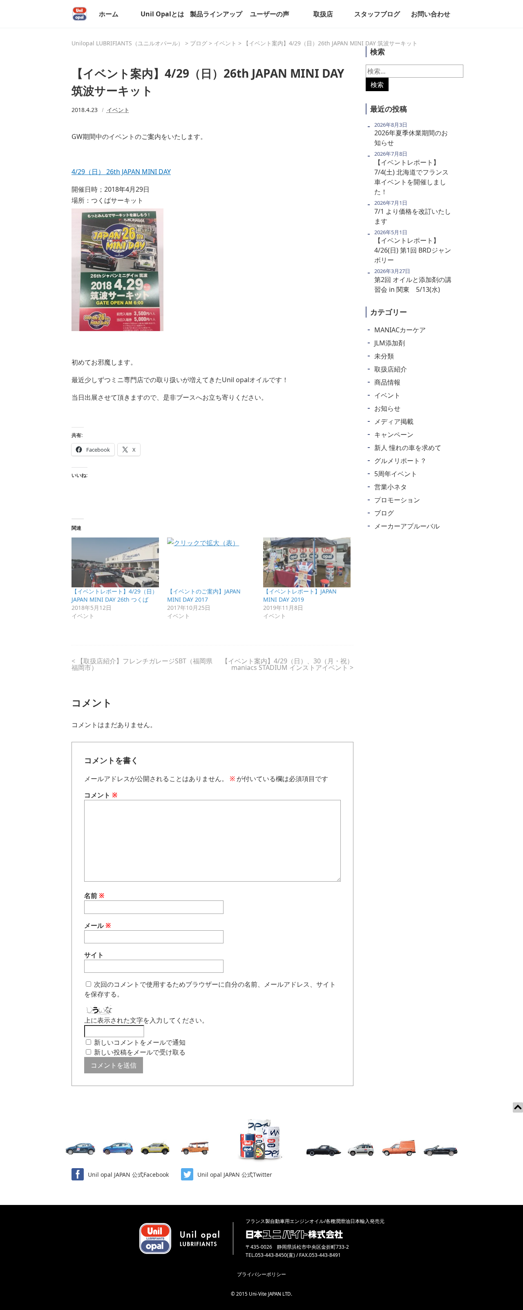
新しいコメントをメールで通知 (140, 1042)
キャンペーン (393, 434)
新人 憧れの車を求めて (407, 447)
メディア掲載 (393, 421)
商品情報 (387, 382)
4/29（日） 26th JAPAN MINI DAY (121, 171)
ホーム (108, 13)
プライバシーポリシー (261, 1274)
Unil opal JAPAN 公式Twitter (234, 1174)
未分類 (384, 356)
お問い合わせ (430, 13)
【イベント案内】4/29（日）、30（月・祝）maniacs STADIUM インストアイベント (287, 664)
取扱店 (323, 13)
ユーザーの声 (269, 13)
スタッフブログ (377, 13)
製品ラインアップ (216, 13)
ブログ (384, 512)
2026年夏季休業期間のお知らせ (411, 137)
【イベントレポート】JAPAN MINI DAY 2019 (300, 595)
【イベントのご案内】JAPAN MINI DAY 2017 (204, 595)
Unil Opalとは (162, 13)
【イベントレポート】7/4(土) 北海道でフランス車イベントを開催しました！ (411, 177)
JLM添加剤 (389, 342)
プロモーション (397, 499)
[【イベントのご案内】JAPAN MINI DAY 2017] (211, 562)
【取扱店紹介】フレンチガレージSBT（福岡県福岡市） (142, 664)
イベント (118, 110)
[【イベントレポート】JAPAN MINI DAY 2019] (307, 562)
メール (97, 925)
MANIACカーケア (400, 329)
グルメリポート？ (400, 460)
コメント (101, 794)
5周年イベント (395, 473)
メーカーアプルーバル (407, 526)
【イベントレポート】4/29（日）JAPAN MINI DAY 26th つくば (115, 595)
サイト (94, 954)
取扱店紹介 (390, 369)
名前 (94, 895)
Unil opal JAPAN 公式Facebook (128, 1174)
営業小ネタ (390, 486)
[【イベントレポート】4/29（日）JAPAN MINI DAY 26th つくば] (115, 562)
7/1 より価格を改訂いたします (412, 216)
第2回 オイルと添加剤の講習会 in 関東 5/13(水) (412, 284)
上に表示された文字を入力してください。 (146, 1020)
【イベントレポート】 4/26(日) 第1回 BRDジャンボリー (412, 250)
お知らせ (387, 408)
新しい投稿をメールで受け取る (140, 1052)
